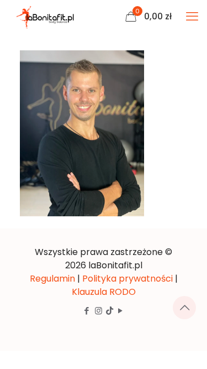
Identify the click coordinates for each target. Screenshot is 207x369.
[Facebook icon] (87, 310)
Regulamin (52, 278)
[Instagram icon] (98, 310)
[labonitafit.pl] (47, 16)
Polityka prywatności (127, 278)
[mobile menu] (192, 16)
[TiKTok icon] (109, 310)
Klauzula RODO (104, 291)
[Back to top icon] (184, 307)
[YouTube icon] (120, 310)
